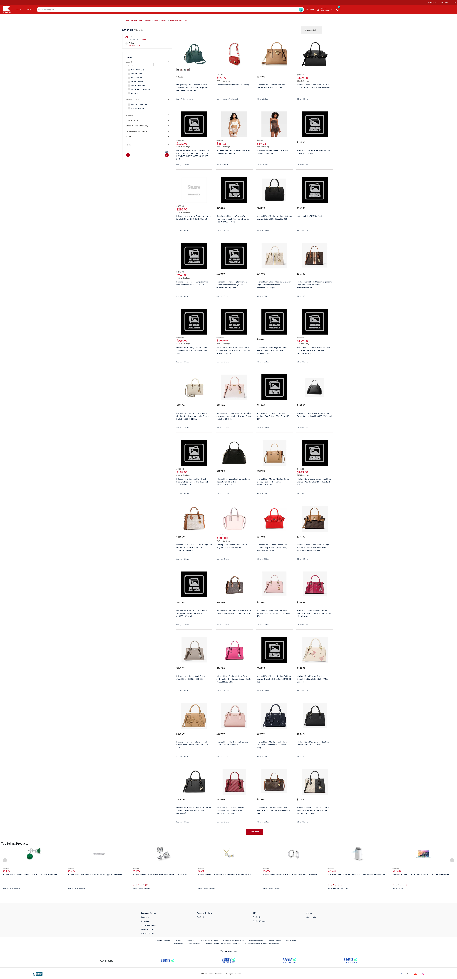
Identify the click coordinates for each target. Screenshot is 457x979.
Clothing (134, 21)
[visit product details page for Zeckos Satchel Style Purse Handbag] (234, 54)
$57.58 (219, 140)
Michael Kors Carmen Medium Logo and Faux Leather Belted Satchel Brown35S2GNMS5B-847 (313, 547)
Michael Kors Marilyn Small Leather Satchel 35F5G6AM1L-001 (313, 743)
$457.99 (331, 868)
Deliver (137, 38)
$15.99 (266, 870)
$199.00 (261, 339)
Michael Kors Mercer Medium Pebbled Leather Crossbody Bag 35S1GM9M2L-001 (274, 678)
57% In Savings (304, 475)
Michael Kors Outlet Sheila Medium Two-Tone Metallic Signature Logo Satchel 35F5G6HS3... (313, 810)
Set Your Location (136, 46)
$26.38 (260, 140)
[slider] (128, 155)
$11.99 (136, 870)
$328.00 (301, 142)
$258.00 (301, 208)
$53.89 (179, 76)
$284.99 (261, 208)
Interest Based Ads (256, 941)
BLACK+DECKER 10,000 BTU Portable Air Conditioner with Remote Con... (357, 874)
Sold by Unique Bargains (184, 99)
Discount (130, 115)
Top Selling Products (14, 843)
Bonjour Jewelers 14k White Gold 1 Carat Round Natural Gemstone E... (30, 874)
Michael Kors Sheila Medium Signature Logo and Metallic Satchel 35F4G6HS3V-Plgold (274, 284)
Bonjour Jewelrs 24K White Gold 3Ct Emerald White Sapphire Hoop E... (290, 874)
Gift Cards (200, 917)
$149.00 (220, 668)
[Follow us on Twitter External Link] (408, 974)
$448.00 (300, 469)
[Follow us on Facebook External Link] (401, 974)
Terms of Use (178, 944)
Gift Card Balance (259, 921)
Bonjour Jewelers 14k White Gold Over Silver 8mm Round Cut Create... (160, 874)
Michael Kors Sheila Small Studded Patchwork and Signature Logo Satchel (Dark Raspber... (314, 613)
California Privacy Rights (209, 941)
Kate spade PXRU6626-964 (309, 216)
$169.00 (220, 602)
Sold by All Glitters (303, 99)
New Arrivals (132, 120)
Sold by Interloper (263, 99)
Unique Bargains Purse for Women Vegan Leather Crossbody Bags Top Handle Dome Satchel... (192, 87)
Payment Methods (274, 941)
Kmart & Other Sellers (136, 131)
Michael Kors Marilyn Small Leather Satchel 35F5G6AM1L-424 (232, 743)
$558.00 (300, 74)
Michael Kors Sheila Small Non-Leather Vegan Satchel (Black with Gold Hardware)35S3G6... (194, 810)
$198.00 (261, 405)
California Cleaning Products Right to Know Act (222, 944)
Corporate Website (163, 940)
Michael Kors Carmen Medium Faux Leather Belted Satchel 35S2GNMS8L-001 (314, 87)
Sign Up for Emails (147, 933)
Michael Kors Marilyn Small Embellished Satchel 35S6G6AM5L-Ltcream (313, 678)
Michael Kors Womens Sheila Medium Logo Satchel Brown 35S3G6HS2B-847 (233, 611)
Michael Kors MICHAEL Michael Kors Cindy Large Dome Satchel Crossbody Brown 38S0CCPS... (233, 350)
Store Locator (311, 917)
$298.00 (220, 208)
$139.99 (301, 668)
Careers (178, 940)
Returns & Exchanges (148, 925)
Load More (254, 832)
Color (128, 136)
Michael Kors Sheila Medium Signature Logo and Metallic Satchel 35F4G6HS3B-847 (314, 284)
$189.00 (301, 405)
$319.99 (332, 870)
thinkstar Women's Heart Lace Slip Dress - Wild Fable (272, 151)
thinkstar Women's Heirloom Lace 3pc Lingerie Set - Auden (233, 151)
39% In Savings (223, 81)
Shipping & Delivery (148, 929)
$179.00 (301, 536)
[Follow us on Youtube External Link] (415, 974)
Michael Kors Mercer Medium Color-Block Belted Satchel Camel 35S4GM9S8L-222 (273, 481)
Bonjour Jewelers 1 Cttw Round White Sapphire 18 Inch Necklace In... (225, 874)
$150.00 (261, 602)
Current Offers (133, 100)
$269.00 (201, 868)
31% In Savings (183, 343)
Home (127, 21)
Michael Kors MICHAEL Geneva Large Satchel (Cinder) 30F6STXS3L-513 (193, 217)
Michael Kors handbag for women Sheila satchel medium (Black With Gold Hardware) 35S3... (232, 284)
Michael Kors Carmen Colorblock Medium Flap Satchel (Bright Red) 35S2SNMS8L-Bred (272, 547)
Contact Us (145, 917)
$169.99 (71, 868)
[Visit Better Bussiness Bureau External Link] (37, 974)
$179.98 (261, 536)
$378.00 (180, 206)
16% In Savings (183, 278)
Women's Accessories (160, 21)
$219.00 (261, 273)
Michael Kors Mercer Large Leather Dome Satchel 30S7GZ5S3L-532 (192, 283)
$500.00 (395, 868)
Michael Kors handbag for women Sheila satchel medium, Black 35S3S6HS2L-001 (191, 613)
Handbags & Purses (175, 21)
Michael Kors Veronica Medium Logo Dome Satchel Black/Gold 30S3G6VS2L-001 (233, 481)
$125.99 (6, 868)
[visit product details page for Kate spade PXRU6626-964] (315, 190)
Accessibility (190, 941)
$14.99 (6, 870)
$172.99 (180, 602)
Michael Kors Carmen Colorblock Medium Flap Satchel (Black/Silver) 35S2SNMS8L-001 (192, 481)
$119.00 (220, 799)
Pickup (136, 44)
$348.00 (180, 140)
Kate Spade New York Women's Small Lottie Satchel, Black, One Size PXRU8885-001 (313, 350)
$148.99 (261, 668)
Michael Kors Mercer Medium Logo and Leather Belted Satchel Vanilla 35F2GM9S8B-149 (194, 547)
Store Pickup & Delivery (137, 126)
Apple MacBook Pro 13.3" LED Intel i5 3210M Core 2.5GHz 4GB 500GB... (421, 874)
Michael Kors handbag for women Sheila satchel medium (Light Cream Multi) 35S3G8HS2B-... (192, 416)
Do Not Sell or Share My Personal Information (262, 944)
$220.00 (220, 273)
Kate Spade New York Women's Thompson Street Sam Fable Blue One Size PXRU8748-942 (233, 218)
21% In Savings (183, 212)
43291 (143, 39)
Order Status (145, 921)
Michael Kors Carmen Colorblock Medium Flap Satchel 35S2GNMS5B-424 (273, 416)
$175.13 (396, 870)
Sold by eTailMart (222, 165)
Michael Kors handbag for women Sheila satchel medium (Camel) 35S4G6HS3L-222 (272, 350)
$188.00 (180, 536)
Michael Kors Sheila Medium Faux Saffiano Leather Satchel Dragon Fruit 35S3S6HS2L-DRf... (233, 678)
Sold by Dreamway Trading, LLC (227, 99)
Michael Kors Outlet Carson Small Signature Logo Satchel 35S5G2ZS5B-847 (274, 810)
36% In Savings (223, 541)
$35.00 (201, 870)
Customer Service (148, 913)
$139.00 (180, 799)
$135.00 (261, 76)
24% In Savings (264, 146)
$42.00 (219, 74)
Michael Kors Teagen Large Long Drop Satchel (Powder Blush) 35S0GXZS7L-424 (314, 481)
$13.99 (71, 870)
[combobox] (170, 9)
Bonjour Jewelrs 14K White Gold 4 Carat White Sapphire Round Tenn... (95, 874)
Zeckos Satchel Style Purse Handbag (232, 84)
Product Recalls (194, 943)
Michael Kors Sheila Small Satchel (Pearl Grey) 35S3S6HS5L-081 (191, 677)
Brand (129, 62)
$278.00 (300, 337)
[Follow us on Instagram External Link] (422, 974)
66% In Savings (304, 81)
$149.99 (301, 602)
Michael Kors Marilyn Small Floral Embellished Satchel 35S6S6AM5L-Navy (272, 744)
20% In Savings (223, 146)
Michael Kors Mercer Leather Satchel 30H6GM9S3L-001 (313, 151)
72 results (132, 29)
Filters (129, 57)
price (128, 145)
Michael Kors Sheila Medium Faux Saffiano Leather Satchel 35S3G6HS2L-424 (274, 613)
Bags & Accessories (145, 21)
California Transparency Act (233, 941)
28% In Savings (304, 343)
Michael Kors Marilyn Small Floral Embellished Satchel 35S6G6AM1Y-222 (192, 744)
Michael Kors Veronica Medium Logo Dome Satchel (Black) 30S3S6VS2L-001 (314, 414)
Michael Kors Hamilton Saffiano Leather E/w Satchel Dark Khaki (271, 86)
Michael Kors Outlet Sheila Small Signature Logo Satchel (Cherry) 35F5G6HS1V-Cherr (231, 810)
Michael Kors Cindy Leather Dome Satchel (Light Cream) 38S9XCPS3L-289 (192, 350)
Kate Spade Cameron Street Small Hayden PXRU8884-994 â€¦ (231, 546)
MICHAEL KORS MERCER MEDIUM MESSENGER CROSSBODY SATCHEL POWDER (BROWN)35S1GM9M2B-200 (193, 153)
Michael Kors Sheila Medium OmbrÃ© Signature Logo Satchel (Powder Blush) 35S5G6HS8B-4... (234, 416)
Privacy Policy (291, 941)
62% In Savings (183, 146)
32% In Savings (223, 343)
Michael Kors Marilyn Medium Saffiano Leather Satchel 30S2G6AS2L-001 (274, 217)
